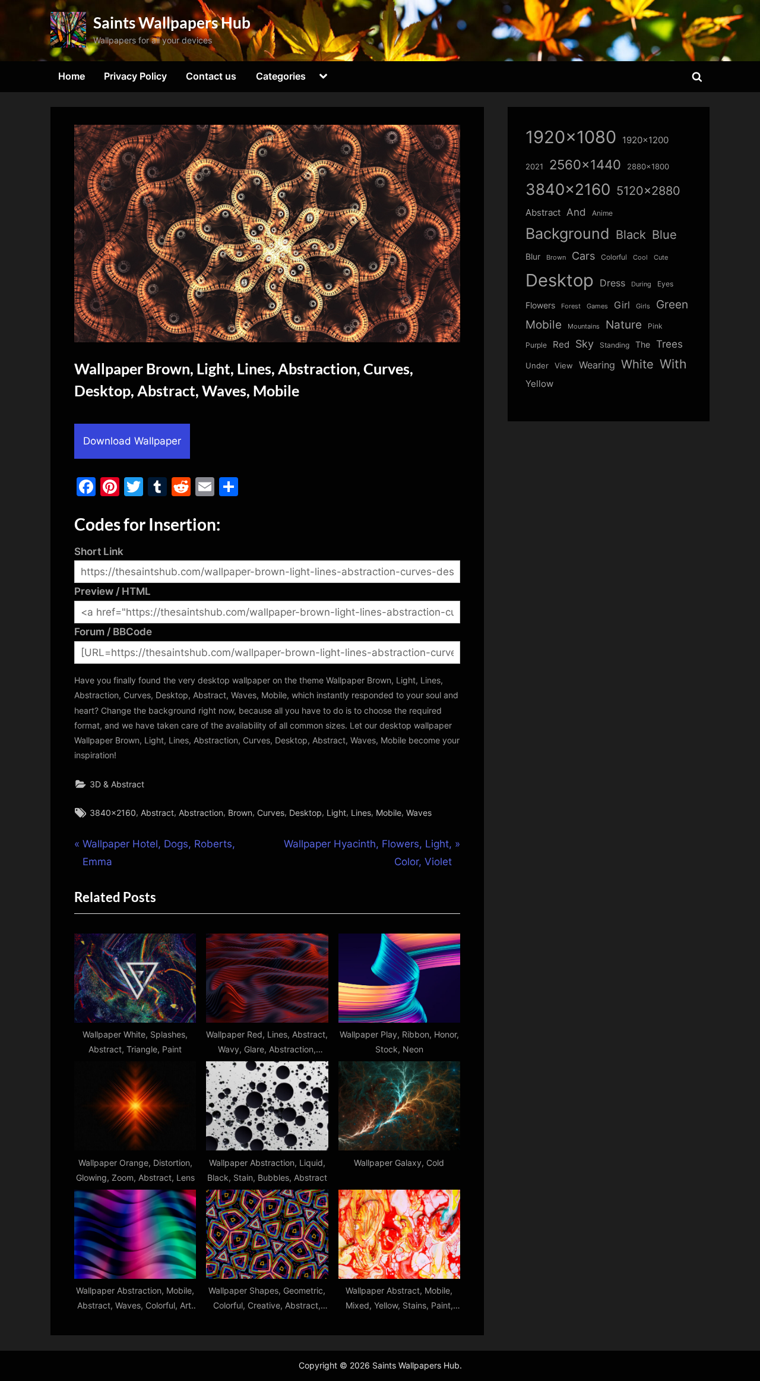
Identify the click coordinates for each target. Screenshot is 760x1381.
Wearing (597, 365)
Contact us (211, 76)
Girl (622, 305)
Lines (361, 813)
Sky (584, 344)
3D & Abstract (117, 784)
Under (537, 365)
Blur (532, 256)
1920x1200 (645, 140)
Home (71, 76)
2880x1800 (648, 166)
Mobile (388, 813)
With (673, 364)
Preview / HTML (112, 591)
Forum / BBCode (113, 632)
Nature (624, 325)
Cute (661, 257)
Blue (664, 234)
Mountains (584, 326)
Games (597, 306)
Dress (612, 283)
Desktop (305, 813)
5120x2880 (648, 191)
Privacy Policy (135, 76)
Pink (655, 325)
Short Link (99, 551)
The (642, 344)
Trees (669, 344)
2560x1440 (585, 164)
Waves (419, 813)
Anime (602, 213)
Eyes (665, 283)
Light (336, 813)
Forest (571, 306)
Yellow (539, 384)
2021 (534, 166)
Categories (281, 76)
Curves (270, 813)
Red (561, 344)
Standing (614, 344)
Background (567, 233)
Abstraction (201, 813)
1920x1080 (570, 137)
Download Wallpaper (132, 441)
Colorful (614, 257)
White (637, 364)
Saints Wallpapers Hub (172, 22)
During (641, 284)
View (564, 365)
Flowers (540, 305)
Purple (536, 345)
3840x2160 (113, 813)
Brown (240, 813)
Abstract (157, 813)
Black (631, 235)
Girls (643, 306)
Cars (583, 256)
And (576, 212)
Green (672, 304)
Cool (640, 257)
